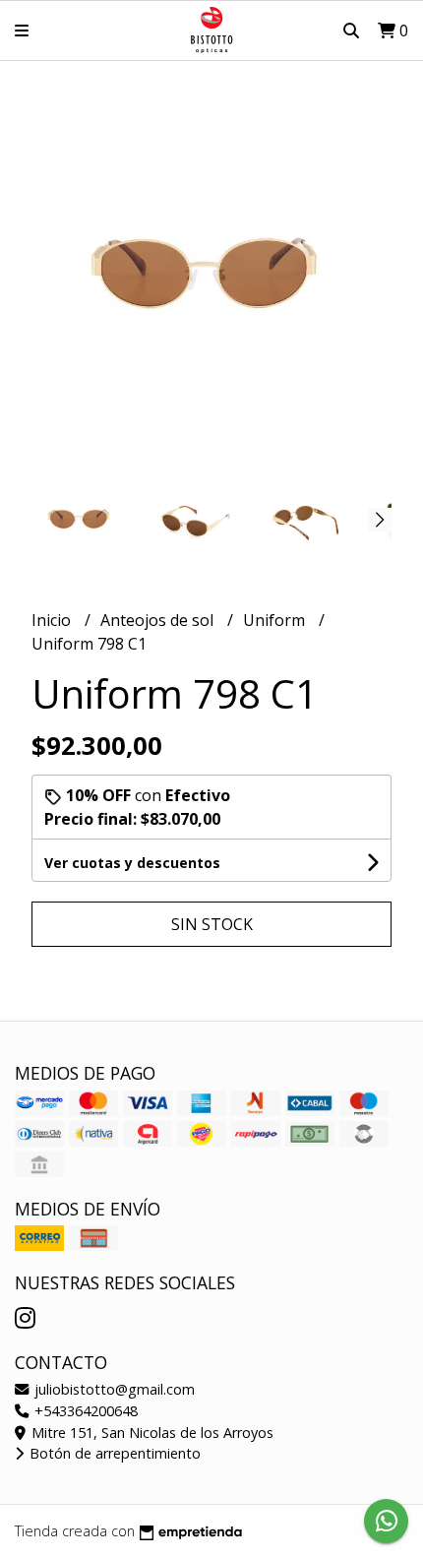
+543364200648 (84, 1411)
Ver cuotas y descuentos (132, 862)
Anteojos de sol (158, 620)
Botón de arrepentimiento (113, 1453)
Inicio (53, 620)
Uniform (276, 620)
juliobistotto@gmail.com (112, 1389)
